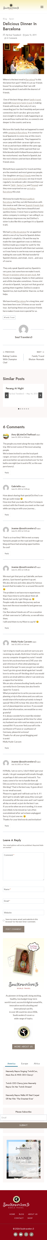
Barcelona (30, 79)
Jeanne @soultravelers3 (23, 528)
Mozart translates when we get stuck (19, 274)
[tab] (18, 408)
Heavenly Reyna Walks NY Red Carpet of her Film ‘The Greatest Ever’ (22, 1097)
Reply (7, 473)
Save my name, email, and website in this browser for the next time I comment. (22, 920)
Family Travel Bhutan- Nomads (36, 356)
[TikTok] (31, 1234)
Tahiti (13, 185)
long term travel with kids (14, 178)
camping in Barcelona (17, 132)
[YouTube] (21, 1234)
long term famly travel (22, 103)
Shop (30, 1218)
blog (5, 18)
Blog (21, 1214)
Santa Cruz (21, 185)
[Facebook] (15, 1234)
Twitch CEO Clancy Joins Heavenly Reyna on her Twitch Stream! (21, 1085)
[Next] (40, 395)
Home (12, 1214)
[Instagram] (26, 1234)
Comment (9, 855)
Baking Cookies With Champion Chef (10, 357)
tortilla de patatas (18, 232)
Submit (23, 1125)
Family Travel (9, 317)
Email (7, 901)
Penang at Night (15, 388)
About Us (32, 1214)
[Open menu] (42, 7)
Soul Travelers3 (15, 35)
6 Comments (12, 38)
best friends (25, 175)
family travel (35, 99)
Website (8, 912)
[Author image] (4, 35)
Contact (19, 1218)
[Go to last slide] (7, 395)
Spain (11, 18)
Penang (34, 185)
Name (7, 889)
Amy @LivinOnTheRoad (23, 434)
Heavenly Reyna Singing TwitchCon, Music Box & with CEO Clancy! (22, 1073)
